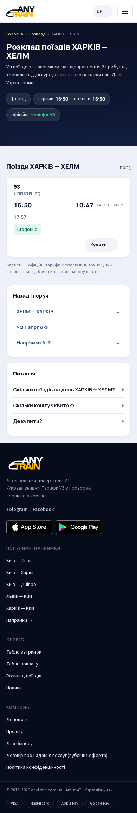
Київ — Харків (20, 572)
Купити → (101, 245)
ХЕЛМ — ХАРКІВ (68, 311)
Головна (14, 34)
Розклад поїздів (23, 675)
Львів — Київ (19, 596)
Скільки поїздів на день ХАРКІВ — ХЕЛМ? (64, 389)
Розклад (37, 34)
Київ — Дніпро (21, 584)
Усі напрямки (68, 327)
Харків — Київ (20, 608)
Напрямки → (19, 620)
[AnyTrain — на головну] (20, 11)
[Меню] (125, 11)
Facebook (43, 509)
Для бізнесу (19, 743)
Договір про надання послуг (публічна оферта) (56, 755)
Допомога (17, 719)
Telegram (17, 509)
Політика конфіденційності (35, 767)
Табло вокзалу (22, 664)
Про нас (14, 731)
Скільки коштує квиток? (44, 405)
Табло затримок (23, 652)
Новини (14, 687)
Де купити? (27, 421)
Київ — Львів (19, 560)
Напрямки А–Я (68, 342)
